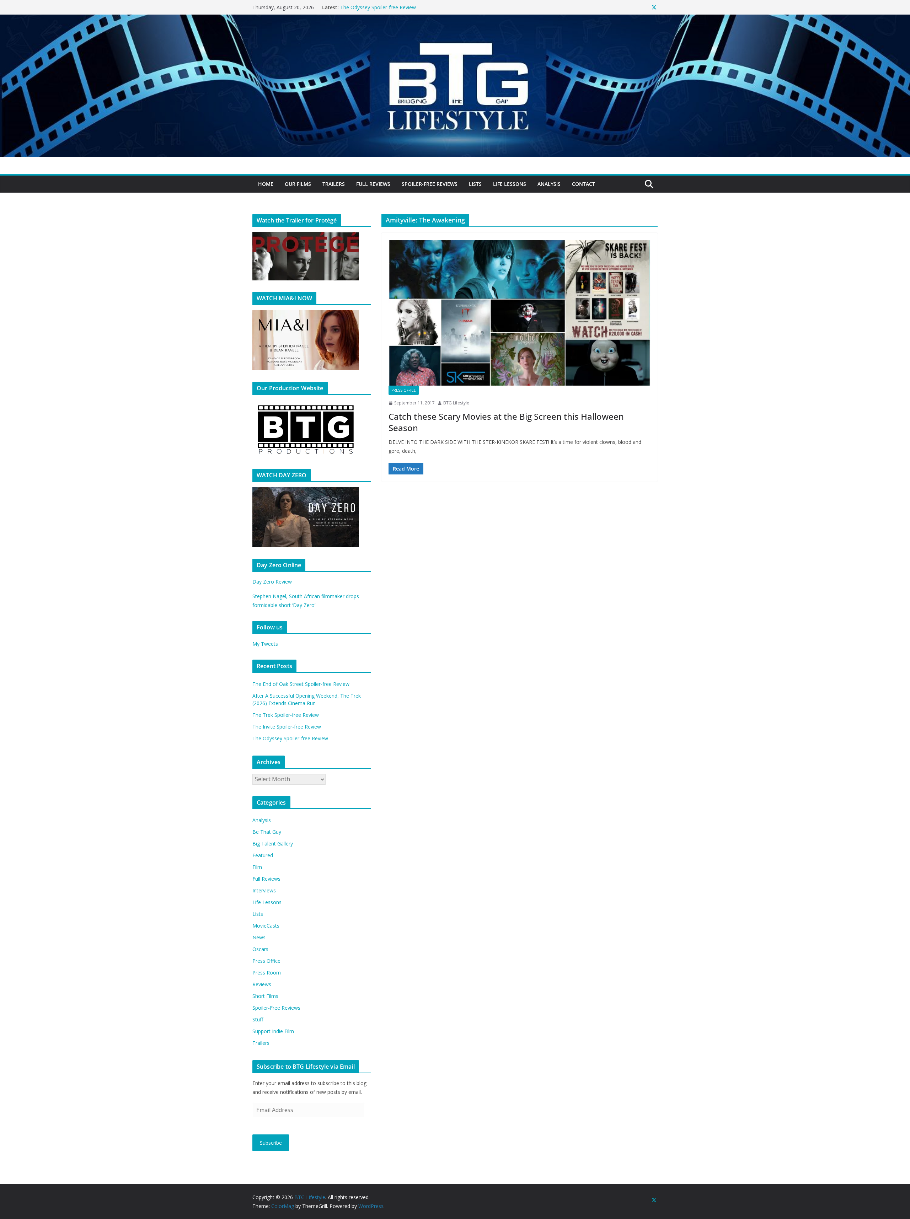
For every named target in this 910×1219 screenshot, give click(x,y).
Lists (475, 184)
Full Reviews (373, 184)
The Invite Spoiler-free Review (374, 7)
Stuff (257, 1019)
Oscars (260, 949)
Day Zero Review (272, 581)
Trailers (333, 184)
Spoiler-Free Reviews (429, 184)
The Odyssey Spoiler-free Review (290, 738)
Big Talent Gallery (272, 843)
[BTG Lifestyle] (455, 19)
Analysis (549, 184)
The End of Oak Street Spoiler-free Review (300, 684)
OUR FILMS (298, 184)
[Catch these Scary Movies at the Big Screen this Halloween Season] (520, 313)
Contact (583, 184)
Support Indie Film (273, 1031)
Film (257, 867)
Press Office (403, 390)
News (259, 937)
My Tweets (265, 643)
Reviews (261, 984)
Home (265, 184)
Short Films (265, 996)
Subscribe (271, 1142)
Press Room (266, 972)
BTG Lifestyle (456, 403)
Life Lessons (509, 184)
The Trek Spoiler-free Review (285, 714)
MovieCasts (265, 925)
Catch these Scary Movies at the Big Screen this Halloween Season (506, 421)
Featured (262, 855)
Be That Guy (266, 831)
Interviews (264, 890)
